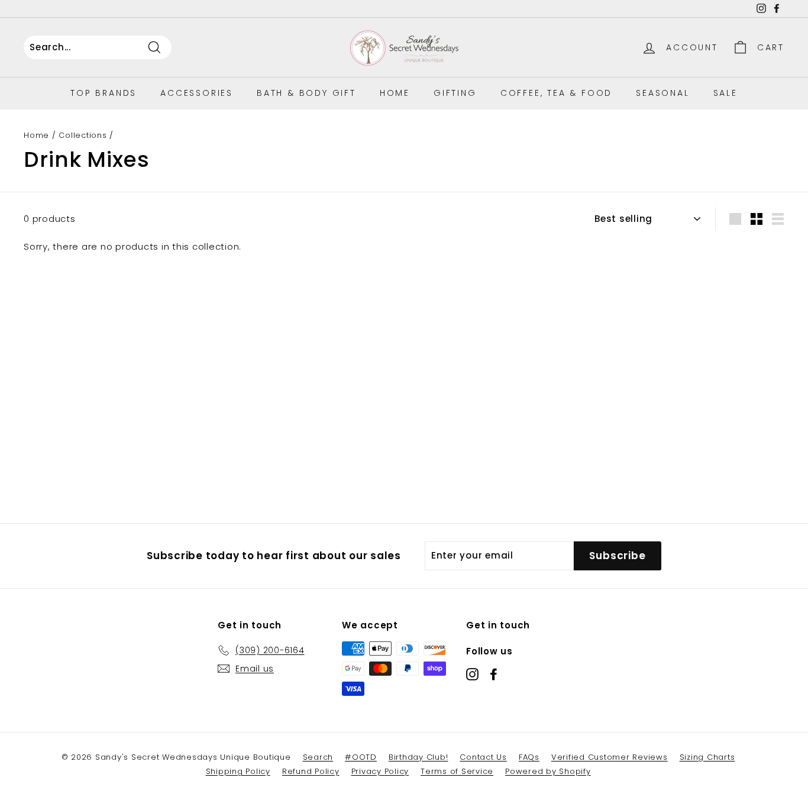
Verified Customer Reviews (609, 757)
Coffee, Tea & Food (556, 93)
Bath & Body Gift (306, 93)
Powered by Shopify (548, 771)
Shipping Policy (238, 771)
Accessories (196, 93)
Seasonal (662, 93)
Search (318, 757)
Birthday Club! (418, 757)
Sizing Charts (707, 757)
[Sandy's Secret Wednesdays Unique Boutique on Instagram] (472, 674)
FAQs (529, 757)
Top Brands (103, 93)
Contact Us (483, 757)
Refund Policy (311, 771)
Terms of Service (457, 771)
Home (395, 93)
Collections (82, 135)
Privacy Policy (380, 771)
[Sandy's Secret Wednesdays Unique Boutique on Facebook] (493, 674)
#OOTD (361, 757)
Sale (725, 93)
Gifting (455, 93)
